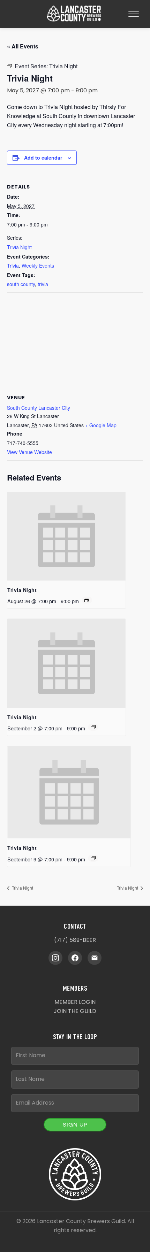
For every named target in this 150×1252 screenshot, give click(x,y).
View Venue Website (29, 451)
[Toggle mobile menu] (133, 14)
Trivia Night (19, 247)
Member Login (75, 1002)
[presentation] (66, 536)
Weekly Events (38, 265)
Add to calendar (43, 157)
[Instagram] (55, 958)
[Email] (95, 958)
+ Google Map (101, 425)
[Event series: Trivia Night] (86, 600)
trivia (43, 284)
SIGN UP (75, 1124)
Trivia (13, 265)
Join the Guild (75, 1011)
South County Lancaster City (38, 407)
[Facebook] (75, 958)
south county (21, 284)
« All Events (22, 46)
